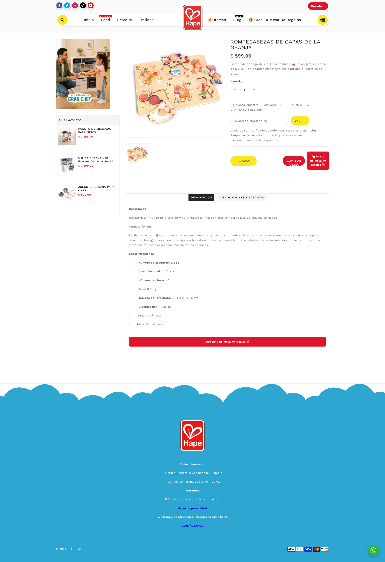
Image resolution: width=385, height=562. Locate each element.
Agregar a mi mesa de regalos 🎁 (318, 160)
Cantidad (237, 81)
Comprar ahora (294, 162)
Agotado (243, 160)
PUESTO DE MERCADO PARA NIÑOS (94, 130)
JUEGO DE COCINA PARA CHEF (96, 188)
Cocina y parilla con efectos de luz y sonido (96, 159)
